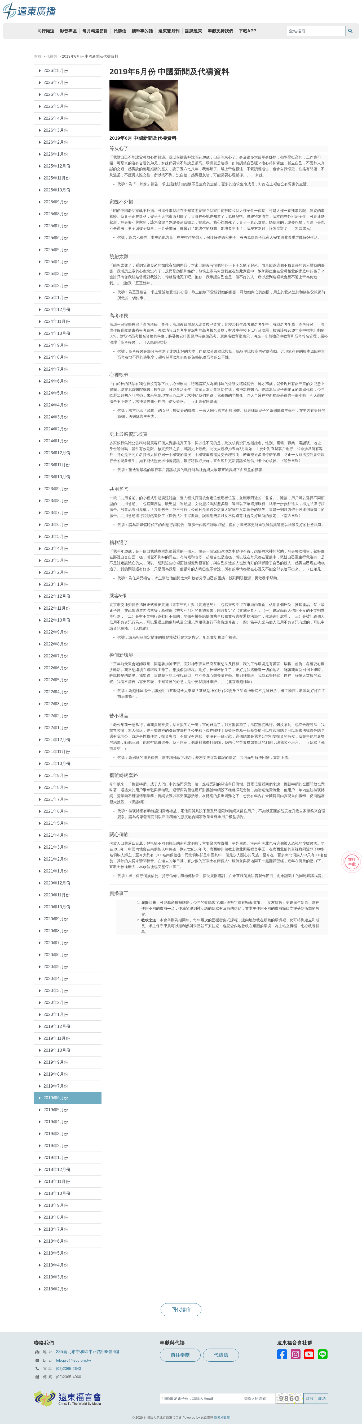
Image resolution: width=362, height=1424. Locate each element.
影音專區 (68, 31)
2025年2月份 (55, 285)
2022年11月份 (56, 608)
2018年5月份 (55, 1253)
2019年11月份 (56, 1038)
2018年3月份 (55, 1277)
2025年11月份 (56, 178)
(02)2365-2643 (68, 1368)
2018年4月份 (55, 1265)
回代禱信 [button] (181, 1309)
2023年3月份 (55, 560)
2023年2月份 (55, 572)
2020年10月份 (56, 907)
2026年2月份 (55, 142)
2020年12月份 (56, 883)
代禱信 (119, 31)
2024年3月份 (55, 417)
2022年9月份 (55, 632)
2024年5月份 (55, 393)
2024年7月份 (55, 369)
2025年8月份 (55, 214)
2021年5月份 (55, 823)
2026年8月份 (55, 70)
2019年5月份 (55, 1109)
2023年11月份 (56, 465)
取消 (322, 1398)
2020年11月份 (56, 895)
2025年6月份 (55, 238)
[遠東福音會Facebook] (282, 1354)
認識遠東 (193, 31)
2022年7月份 (55, 656)
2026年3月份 (55, 130)
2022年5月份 (55, 680)
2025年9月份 (55, 202)
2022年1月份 (55, 727)
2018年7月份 (55, 1229)
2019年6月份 (55, 1098)
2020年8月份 (55, 931)
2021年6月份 (55, 811)
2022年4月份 (55, 692)
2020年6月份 (55, 954)
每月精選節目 (95, 31)
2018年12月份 (56, 1169)
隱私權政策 (222, 1417)
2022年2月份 (55, 715)
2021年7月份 (55, 799)
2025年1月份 (55, 297)
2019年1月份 (55, 1157)
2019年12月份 (56, 1026)
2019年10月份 (56, 1050)
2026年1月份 (55, 154)
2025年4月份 (55, 261)
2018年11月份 (56, 1181)
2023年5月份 (55, 536)
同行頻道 (45, 31)
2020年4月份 (55, 978)
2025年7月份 (55, 226)
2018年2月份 (55, 1289)
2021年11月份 (56, 751)
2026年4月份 (55, 118)
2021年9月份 (55, 775)
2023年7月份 (55, 512)
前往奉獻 (180, 1355)
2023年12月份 (56, 453)
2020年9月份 (55, 919)
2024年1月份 (55, 441)
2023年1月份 (55, 584)
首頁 (37, 56)
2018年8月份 (55, 1217)
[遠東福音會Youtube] (309, 1354)
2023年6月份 (55, 524)
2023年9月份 (55, 488)
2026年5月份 (55, 106)
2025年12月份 (56, 166)
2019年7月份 (55, 1086)
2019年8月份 (55, 1074)
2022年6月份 (55, 668)
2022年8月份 (55, 644)
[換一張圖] (290, 1398)
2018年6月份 (55, 1241)
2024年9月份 (55, 345)
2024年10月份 (56, 333)
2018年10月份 (56, 1193)
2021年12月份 (56, 739)
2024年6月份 (55, 381)
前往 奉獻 (352, 861)
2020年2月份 (55, 1002)
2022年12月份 (56, 596)
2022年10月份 (56, 620)
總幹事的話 (142, 31)
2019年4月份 (55, 1121)
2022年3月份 (55, 704)
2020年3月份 (55, 990)
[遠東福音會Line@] (323, 1354)
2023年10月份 (56, 476)
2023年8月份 (55, 500)
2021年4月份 (55, 835)
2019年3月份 (55, 1133)
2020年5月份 (55, 966)
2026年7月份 (55, 82)
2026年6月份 (55, 94)
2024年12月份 (56, 309)
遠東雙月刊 (169, 31)
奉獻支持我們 (220, 31)
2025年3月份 (55, 273)
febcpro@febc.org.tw (73, 1360)
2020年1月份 (55, 1014)
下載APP (247, 31)
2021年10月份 (56, 763)
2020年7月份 (55, 942)
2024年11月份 (56, 321)
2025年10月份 (56, 190)
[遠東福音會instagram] (296, 1354)
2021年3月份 (55, 847)
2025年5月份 (55, 249)
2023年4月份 (55, 548)
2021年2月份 (55, 859)
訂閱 (310, 1398)
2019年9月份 (55, 1062)
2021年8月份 (55, 787)
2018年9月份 (55, 1205)
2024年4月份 (55, 405)
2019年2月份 (55, 1145)
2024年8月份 (55, 357)
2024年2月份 (55, 429)
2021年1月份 (55, 871)
